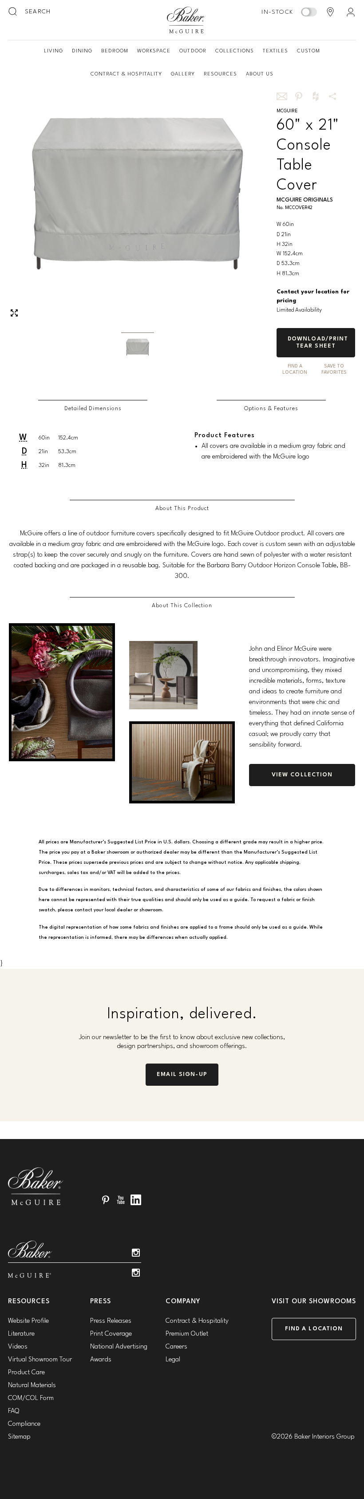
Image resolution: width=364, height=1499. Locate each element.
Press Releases (110, 1321)
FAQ (13, 1411)
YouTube (120, 1199)
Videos (18, 1347)
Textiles (275, 51)
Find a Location (314, 1329)
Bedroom (114, 51)
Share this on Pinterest (298, 96)
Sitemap (19, 1437)
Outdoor (192, 51)
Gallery (183, 74)
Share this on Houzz (315, 96)
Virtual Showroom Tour (40, 1360)
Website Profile (28, 1321)
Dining (82, 51)
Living (53, 51)
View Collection (302, 775)
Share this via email (282, 96)
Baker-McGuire (186, 20)
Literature (21, 1334)
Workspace (153, 51)
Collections (234, 51)
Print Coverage (111, 1334)
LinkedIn (136, 1199)
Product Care (26, 1372)
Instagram (136, 1252)
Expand (14, 313)
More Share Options (332, 96)
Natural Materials (32, 1385)
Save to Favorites (334, 369)
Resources (220, 74)
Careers (176, 1347)
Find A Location (294, 369)
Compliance (24, 1424)
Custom (308, 51)
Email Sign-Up (182, 1074)
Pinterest (105, 1199)
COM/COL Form (31, 1398)
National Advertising (118, 1347)
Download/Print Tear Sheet (318, 342)
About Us (259, 74)
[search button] (13, 12)
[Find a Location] (330, 12)
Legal (173, 1360)
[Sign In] (350, 12)
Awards (100, 1360)
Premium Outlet (187, 1334)
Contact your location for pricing (313, 296)
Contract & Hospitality (126, 74)
